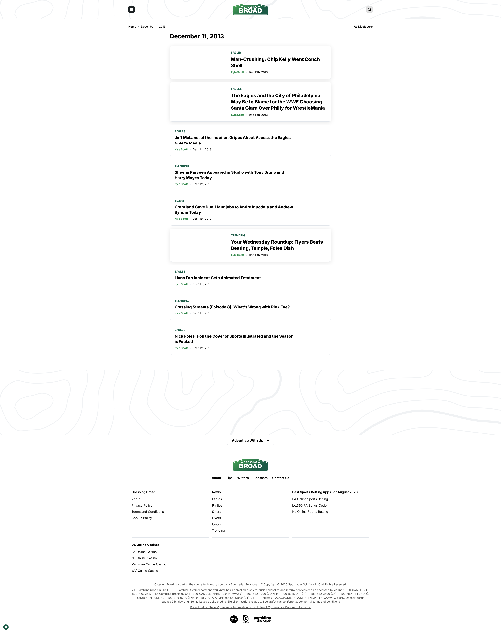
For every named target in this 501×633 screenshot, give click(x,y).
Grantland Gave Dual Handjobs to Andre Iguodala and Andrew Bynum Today (234, 210)
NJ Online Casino (144, 558)
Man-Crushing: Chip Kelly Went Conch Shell (275, 62)
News (216, 492)
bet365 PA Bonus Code (309, 505)
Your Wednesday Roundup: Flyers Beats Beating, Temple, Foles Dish (277, 245)
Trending (182, 166)
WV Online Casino (145, 570)
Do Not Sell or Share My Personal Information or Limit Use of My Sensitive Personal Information (250, 607)
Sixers (179, 200)
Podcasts (260, 478)
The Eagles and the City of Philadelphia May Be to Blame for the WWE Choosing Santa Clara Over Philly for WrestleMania (278, 102)
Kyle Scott (237, 72)
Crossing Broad (143, 492)
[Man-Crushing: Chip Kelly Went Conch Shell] (198, 62)
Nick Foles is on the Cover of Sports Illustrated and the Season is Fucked (234, 339)
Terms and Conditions (148, 512)
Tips (229, 478)
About (216, 478)
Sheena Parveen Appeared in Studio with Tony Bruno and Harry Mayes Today (229, 175)
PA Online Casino (144, 552)
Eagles (236, 52)
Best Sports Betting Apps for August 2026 (325, 492)
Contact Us (280, 478)
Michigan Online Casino (149, 564)
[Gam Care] (246, 619)
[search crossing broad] (369, 9)
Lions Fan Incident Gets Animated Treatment (218, 277)
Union (216, 524)
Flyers (216, 518)
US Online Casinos (145, 545)
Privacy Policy (142, 505)
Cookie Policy (142, 518)
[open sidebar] (131, 9)
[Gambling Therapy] (262, 619)
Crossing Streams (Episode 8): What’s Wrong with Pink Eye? (232, 307)
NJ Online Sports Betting (310, 512)
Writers (243, 478)
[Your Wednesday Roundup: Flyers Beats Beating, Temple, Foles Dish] (198, 245)
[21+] (234, 619)
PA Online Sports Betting (310, 499)
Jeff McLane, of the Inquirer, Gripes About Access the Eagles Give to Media (233, 140)
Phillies (217, 505)
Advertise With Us (247, 440)
